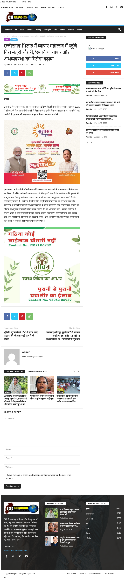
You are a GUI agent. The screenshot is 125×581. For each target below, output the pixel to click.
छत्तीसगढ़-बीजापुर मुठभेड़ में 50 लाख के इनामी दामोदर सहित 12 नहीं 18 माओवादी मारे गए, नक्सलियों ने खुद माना (63, 336)
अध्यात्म (79, 29)
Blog (43, 7)
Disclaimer (71, 573)
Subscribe (114, 72)
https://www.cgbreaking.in (32, 357)
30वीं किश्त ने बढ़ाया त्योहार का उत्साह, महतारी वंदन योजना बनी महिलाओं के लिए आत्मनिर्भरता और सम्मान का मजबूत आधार (15, 400)
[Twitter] (116, 7)
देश (16, 29)
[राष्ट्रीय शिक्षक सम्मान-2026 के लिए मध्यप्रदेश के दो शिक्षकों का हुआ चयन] (51, 541)
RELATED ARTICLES (15, 371)
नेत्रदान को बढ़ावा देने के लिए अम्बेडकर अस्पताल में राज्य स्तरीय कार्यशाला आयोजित (67, 398)
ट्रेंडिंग (88, 538)
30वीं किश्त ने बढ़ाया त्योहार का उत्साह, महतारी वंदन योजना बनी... (69, 512)
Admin (89, 95)
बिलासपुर (38, 29)
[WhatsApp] (29, 73)
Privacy (83, 573)
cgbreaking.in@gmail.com (16, 550)
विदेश (22, 29)
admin (9, 64)
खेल (56, 29)
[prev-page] (74, 371)
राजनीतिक (8, 29)
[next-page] (78, 371)
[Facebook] (106, 7)
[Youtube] (122, 7)
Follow (115, 65)
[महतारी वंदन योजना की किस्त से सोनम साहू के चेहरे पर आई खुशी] (42, 385)
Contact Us (109, 573)
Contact (62, 7)
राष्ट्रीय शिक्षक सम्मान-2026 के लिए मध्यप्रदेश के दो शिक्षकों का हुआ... (70, 540)
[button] (119, 29)
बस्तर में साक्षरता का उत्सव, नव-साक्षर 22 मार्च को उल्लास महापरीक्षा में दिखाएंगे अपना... (103, 104)
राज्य (7, 40)
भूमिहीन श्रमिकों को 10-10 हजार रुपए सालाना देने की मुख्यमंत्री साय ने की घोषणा (21, 336)
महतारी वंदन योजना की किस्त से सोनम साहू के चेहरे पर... (70, 524)
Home (6, 36)
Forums (51, 7)
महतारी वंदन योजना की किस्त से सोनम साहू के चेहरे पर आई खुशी (42, 397)
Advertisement (95, 573)
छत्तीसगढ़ (30, 29)
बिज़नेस (62, 29)
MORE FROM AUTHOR (37, 371)
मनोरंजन (71, 29)
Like (117, 58)
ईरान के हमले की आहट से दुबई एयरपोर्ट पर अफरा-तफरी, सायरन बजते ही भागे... (101, 117)
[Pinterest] (22, 73)
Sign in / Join (32, 7)
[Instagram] (111, 7)
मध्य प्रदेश (47, 29)
